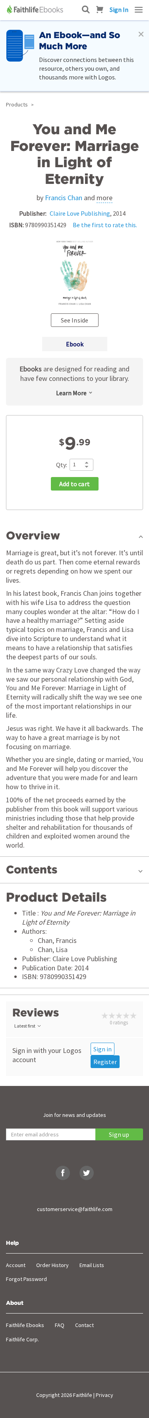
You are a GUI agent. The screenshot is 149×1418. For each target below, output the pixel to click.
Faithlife (82, 1395)
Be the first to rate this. (105, 225)
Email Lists (91, 1265)
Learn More (71, 393)
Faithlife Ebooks (25, 1325)
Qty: (61, 465)
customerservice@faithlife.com (74, 1209)
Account (15, 1265)
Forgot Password (26, 1279)
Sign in (102, 1049)
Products (17, 104)
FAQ (59, 1325)
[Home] (35, 9)
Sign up (119, 1134)
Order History (52, 1265)
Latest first (24, 1026)
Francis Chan (63, 197)
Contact (84, 1325)
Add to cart (74, 484)
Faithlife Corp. (22, 1339)
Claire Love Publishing (80, 213)
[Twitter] (86, 1173)
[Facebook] (63, 1173)
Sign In (119, 10)
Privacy (104, 1395)
